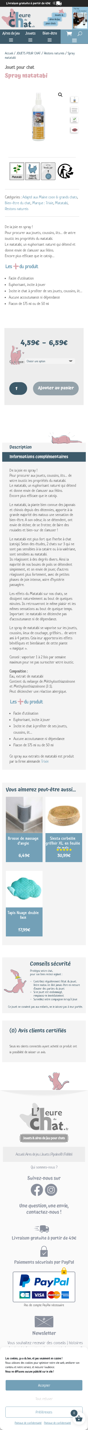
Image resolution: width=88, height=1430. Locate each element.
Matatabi (61, 202)
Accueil (9, 53)
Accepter (44, 1385)
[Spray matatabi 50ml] (74, 101)
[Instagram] (51, 1194)
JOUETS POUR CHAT (28, 53)
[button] (60, 94)
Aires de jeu (11, 33)
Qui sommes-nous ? (44, 1167)
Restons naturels (54, 53)
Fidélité (68, 1154)
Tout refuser (44, 1398)
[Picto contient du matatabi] (74, 121)
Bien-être (50, 33)
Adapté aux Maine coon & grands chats (49, 197)
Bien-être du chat (18, 202)
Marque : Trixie (42, 202)
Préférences (44, 1412)
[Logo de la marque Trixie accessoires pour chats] (74, 131)
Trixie (45, 761)
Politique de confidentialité (28, 1423)
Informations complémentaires (39, 456)
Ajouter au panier (56, 387)
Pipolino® (56, 1154)
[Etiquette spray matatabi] (74, 111)
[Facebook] (37, 1194)
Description (21, 447)
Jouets (30, 33)
